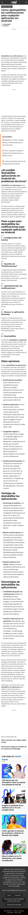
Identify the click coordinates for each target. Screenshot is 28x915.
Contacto (18, 895)
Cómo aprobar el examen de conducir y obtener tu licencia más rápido (13, 833)
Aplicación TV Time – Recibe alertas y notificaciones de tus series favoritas (12, 142)
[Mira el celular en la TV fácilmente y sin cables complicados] (14, 853)
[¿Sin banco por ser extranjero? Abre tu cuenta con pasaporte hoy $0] (14, 777)
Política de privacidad (14, 905)
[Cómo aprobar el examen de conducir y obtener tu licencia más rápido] (14, 828)
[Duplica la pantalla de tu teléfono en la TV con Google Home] (14, 803)
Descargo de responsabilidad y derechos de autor (14, 900)
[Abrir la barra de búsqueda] (2, 2)
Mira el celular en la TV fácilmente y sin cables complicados (12, 858)
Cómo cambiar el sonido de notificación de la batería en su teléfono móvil (12, 153)
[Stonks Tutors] (14, 2)
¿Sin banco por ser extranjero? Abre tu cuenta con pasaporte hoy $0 (13, 782)
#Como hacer (6, 7)
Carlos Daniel (7, 24)
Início (9, 895)
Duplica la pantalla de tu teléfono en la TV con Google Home (12, 807)
